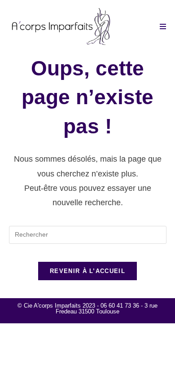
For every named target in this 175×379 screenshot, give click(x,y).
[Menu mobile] (163, 27)
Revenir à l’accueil (87, 271)
